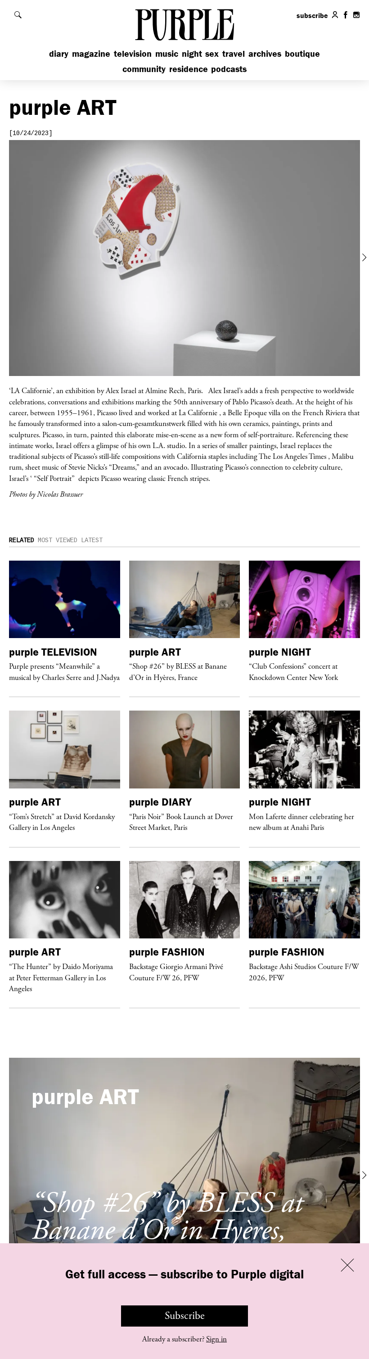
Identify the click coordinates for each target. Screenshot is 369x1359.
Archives (264, 53)
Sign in (216, 1339)
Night (192, 53)
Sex (212, 53)
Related (21, 540)
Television (133, 53)
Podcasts (229, 68)
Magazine (91, 53)
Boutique (302, 53)
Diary (58, 53)
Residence (188, 68)
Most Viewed (57, 540)
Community (144, 68)
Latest (92, 540)
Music (166, 53)
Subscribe (185, 1316)
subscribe (312, 15)
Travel (233, 53)
